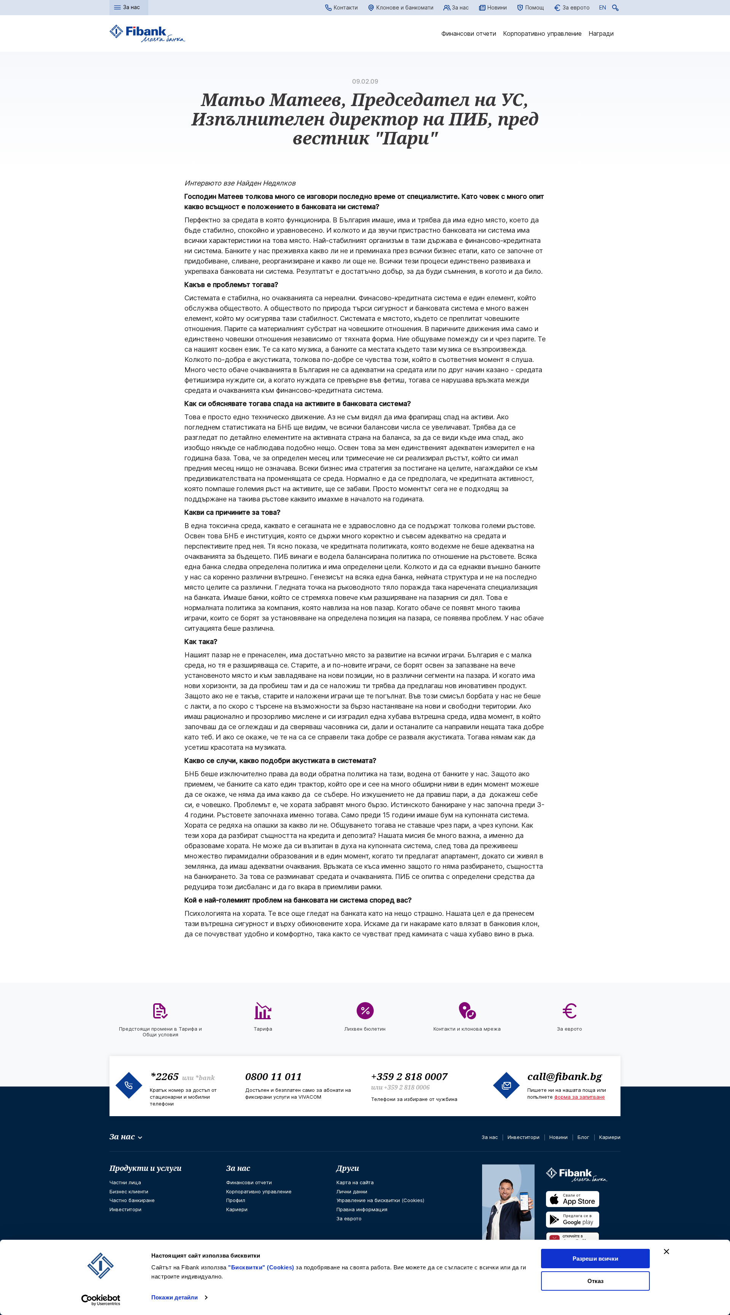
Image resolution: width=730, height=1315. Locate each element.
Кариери (609, 1137)
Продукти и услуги (145, 1168)
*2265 (164, 1076)
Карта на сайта (355, 1182)
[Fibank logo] (148, 34)
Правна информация (361, 1209)
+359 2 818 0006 (407, 1087)
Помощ (534, 7)
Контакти (346, 7)
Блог (583, 1137)
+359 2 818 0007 (409, 1076)
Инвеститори (524, 1137)
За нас (460, 7)
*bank (205, 1078)
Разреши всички (595, 1258)
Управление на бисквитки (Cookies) (380, 1200)
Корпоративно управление (542, 33)
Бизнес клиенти (129, 1191)
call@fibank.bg (564, 1076)
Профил (235, 1200)
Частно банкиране (132, 1200)
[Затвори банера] (666, 1251)
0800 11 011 (273, 1076)
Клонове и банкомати (404, 7)
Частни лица (125, 1182)
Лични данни (351, 1191)
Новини (497, 7)
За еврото (576, 7)
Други (347, 1168)
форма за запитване (579, 1097)
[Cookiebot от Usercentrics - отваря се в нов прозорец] (101, 1300)
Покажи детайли (174, 1297)
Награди (601, 33)
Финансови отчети (468, 33)
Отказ (595, 1281)
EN (602, 8)
